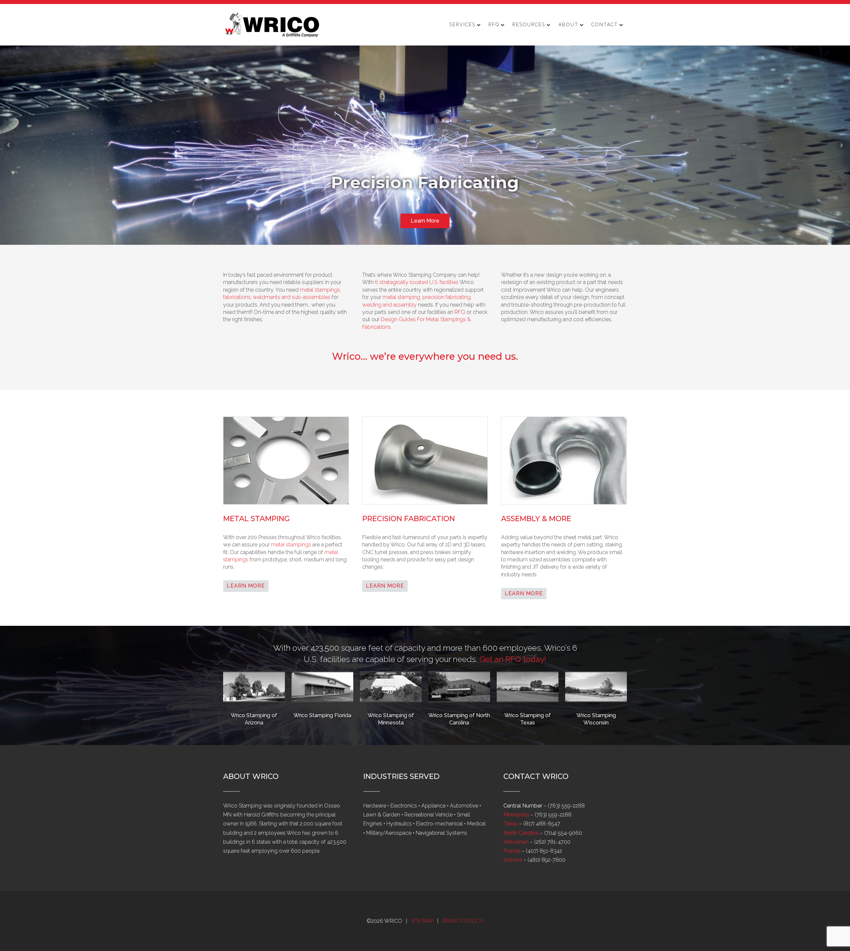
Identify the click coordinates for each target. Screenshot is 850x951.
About (568, 24)
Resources (528, 24)
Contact (604, 24)
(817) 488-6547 (541, 823)
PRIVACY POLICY (462, 921)
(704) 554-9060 (563, 833)
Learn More (425, 221)
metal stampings (320, 290)
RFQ (493, 24)
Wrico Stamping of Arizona (254, 719)
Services (462, 24)
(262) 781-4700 (552, 842)
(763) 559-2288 (566, 806)
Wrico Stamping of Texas (527, 719)
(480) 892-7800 (546, 860)
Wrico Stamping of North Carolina (459, 719)
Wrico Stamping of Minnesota (391, 719)
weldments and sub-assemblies (291, 297)
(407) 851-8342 (544, 851)
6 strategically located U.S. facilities (417, 282)
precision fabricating (446, 297)
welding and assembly (389, 305)
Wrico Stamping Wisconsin (596, 719)
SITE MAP (422, 921)
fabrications (237, 297)
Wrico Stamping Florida (322, 715)
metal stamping (401, 297)
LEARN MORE (246, 586)
